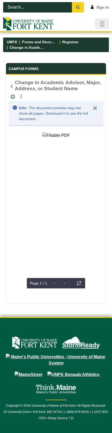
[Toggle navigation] (102, 23)
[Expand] (79, 283)
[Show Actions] (21, 96)
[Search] (78, 7)
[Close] (95, 108)
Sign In (102, 7)
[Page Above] (54, 283)
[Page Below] (64, 283)
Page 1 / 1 (38, 283)
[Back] (12, 86)
